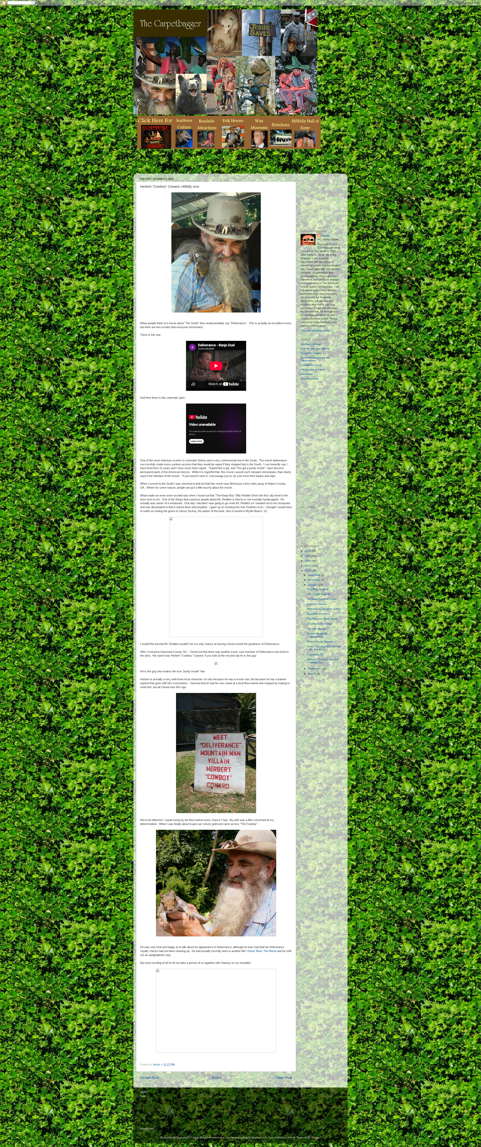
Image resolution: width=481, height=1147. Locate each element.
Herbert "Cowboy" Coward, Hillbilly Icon (323, 661)
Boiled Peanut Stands (320, 641)
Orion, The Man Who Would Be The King (323, 648)
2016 (308, 551)
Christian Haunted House (322, 599)
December (314, 575)
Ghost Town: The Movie (261, 951)
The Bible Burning (317, 589)
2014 (308, 561)
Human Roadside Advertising (317, 635)
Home (217, 1078)
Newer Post (149, 1078)
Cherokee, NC (315, 654)
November (314, 579)
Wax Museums (309, 378)
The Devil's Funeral (318, 594)
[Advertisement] (205, 164)
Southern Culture (311, 344)
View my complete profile (315, 330)
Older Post (283, 1078)
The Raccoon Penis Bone (322, 619)
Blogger (315, 1137)
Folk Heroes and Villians (315, 348)
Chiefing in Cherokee (319, 623)
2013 (308, 565)
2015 (308, 555)
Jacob (325, 235)
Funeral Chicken (317, 604)
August (312, 673)
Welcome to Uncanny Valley (323, 609)
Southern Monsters (318, 613)
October (313, 585)
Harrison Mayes (316, 628)
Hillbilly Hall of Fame (313, 369)
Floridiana (306, 374)
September (315, 668)
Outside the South (311, 365)
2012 (308, 570)
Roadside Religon (311, 353)
